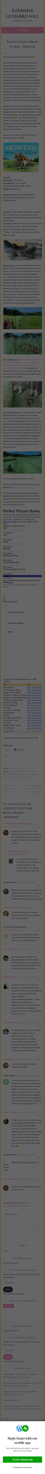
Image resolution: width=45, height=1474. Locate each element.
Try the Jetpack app (22, 1459)
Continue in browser (22, 1467)
